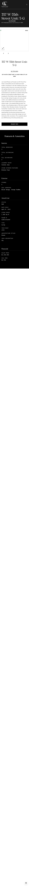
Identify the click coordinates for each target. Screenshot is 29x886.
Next (8, 53)
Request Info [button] (14, 124)
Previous (3, 53)
